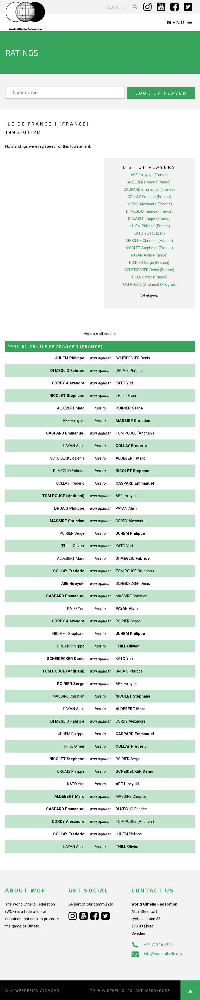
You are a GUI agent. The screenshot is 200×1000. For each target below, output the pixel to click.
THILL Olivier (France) (149, 277)
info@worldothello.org (163, 953)
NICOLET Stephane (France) (149, 248)
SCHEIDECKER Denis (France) (149, 269)
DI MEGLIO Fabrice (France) (149, 211)
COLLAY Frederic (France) (149, 196)
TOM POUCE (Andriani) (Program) (149, 284)
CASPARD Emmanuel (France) (149, 189)
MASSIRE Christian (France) (149, 240)
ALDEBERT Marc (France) (149, 182)
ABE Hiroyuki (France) (149, 174)
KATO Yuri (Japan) (149, 233)
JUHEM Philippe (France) (149, 226)
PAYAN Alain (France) (149, 255)
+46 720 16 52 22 (158, 944)
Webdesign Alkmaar (37, 991)
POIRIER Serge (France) (149, 262)
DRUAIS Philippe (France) (149, 218)
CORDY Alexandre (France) (149, 204)
